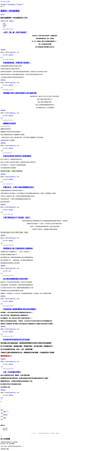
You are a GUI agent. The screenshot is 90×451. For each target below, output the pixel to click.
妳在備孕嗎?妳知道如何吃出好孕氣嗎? (16, 339)
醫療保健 (11, 21)
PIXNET (35, 433)
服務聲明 (57, 433)
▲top (2, 57)
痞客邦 (11, 52)
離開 (7, 448)
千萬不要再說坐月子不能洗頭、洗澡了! (17, 217)
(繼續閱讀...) (3, 49)
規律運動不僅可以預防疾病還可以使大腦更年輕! (20, 93)
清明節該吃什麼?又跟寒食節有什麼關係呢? (18, 248)
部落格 (4, 25)
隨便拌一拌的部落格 (10, 11)
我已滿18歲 (3, 448)
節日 (10, 271)
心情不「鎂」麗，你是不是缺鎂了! (15, 32)
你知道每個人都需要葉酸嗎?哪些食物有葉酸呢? (19, 309)
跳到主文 (3, 14)
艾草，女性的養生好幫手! (12, 372)
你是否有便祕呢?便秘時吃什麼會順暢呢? (17, 156)
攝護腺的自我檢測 (9, 123)
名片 (4, 26)
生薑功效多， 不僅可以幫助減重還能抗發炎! (18, 187)
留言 (14, 52)
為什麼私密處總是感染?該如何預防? (15, 279)
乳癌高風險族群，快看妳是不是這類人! (17, 63)
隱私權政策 (52, 433)
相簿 (4, 23)
